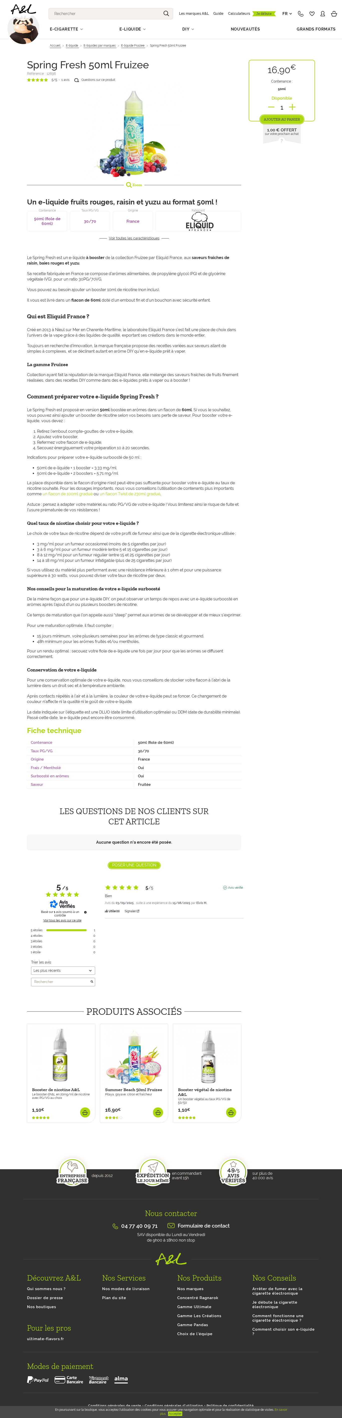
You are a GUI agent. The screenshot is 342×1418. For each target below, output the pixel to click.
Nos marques (190, 1289)
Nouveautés (245, 29)
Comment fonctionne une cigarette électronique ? (278, 1318)
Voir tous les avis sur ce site (62, 920)
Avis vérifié (235, 887)
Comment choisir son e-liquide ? (283, 1331)
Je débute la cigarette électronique (274, 1304)
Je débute (264, 14)
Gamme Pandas (192, 1325)
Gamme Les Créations (199, 1316)
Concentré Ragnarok (197, 1298)
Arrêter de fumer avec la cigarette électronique (277, 1291)
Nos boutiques (41, 1307)
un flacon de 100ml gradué (68, 494)
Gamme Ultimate (194, 1307)
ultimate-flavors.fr (45, 1339)
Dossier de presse (45, 1298)
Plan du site (114, 1298)
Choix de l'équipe (195, 1334)
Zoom (137, 185)
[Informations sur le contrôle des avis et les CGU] (85, 912)
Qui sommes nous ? (46, 1289)
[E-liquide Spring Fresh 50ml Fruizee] (134, 131)
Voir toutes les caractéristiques (134, 238)
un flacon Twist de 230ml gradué (130, 494)
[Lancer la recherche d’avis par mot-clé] (92, 982)
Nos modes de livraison (126, 1289)
